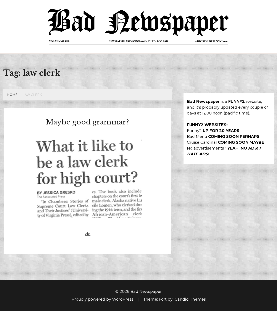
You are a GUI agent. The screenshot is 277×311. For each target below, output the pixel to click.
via (87, 234)
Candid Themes (190, 299)
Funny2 (194, 130)
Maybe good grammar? (87, 122)
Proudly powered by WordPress (103, 299)
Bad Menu (197, 136)
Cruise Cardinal (202, 142)
